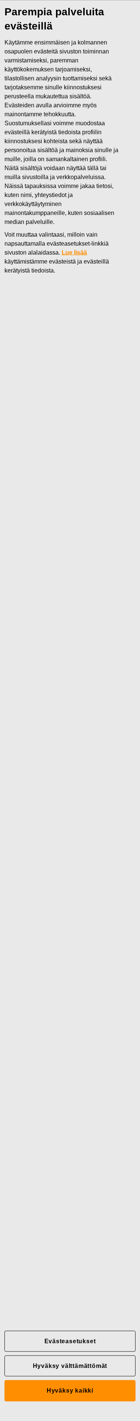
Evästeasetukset (70, 1341)
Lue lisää (74, 252)
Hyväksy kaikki (70, 1390)
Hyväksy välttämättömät (70, 1365)
